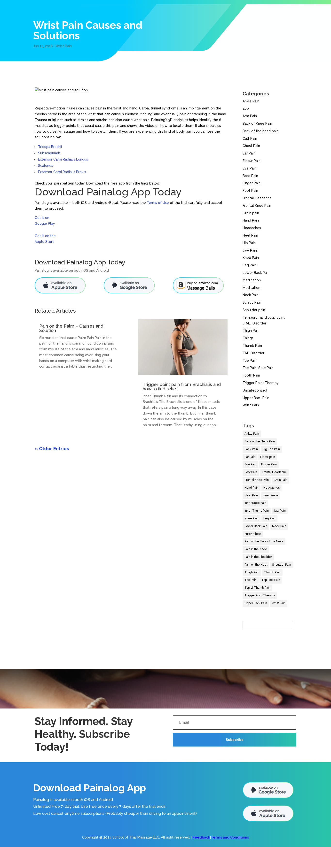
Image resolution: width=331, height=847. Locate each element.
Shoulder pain (254, 310)
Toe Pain (250, 360)
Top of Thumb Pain (257, 587)
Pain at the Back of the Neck (264, 541)
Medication (252, 280)
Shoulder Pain (281, 564)
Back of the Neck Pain (259, 441)
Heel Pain (250, 235)
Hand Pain (251, 220)
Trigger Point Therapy (261, 383)
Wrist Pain (63, 46)
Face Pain (250, 176)
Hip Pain (249, 243)
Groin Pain (280, 480)
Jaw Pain (250, 250)
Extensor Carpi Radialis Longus (63, 159)
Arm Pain (250, 116)
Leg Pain (250, 265)
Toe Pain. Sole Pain (258, 368)
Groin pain (251, 213)
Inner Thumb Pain (256, 510)
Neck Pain (251, 295)
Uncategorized (255, 390)
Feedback (201, 837)
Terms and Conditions (230, 837)
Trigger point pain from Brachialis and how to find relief (182, 386)
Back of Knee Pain (257, 123)
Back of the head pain (260, 131)
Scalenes (45, 166)
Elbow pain (267, 457)
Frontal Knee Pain (257, 206)
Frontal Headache (257, 198)
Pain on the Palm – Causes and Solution (71, 328)
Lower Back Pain (256, 273)
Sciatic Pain (252, 302)
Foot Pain (250, 190)
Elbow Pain (251, 161)
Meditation (251, 288)
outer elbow (252, 534)
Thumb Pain (252, 345)
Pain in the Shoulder (258, 557)
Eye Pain (249, 168)
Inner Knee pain (255, 503)
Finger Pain (251, 183)
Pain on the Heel (255, 564)
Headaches (252, 228)
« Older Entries (52, 448)
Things (248, 338)
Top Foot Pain (270, 580)
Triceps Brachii (50, 147)
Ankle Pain (251, 101)
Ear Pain (249, 153)
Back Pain (251, 449)
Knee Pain (251, 258)
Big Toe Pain (271, 449)
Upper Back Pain (256, 398)
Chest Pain (251, 146)
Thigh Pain (251, 330)
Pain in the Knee (255, 549)
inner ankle (270, 495)
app (246, 108)
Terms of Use (158, 203)
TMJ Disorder (253, 353)
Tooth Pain (251, 375)
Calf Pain (250, 138)
